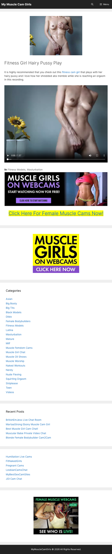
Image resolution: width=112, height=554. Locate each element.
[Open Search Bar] (92, 4)
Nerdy (9, 370)
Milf (8, 343)
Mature (10, 339)
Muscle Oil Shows (16, 356)
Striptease (12, 383)
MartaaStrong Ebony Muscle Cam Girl (28, 424)
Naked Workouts (15, 365)
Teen (9, 387)
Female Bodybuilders (18, 321)
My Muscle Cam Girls (16, 4)
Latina (9, 330)
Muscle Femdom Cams (19, 347)
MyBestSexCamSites (18, 474)
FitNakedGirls (14, 461)
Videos (10, 392)
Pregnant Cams (15, 465)
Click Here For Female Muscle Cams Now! (56, 213)
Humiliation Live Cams (19, 456)
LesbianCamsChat (16, 469)
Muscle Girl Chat (15, 352)
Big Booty (11, 303)
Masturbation (35, 169)
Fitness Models (17, 169)
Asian (9, 299)
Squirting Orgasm (16, 378)
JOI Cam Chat (14, 478)
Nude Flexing (13, 374)
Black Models (13, 312)
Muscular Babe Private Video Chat (26, 433)
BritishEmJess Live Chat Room (23, 419)
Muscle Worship (15, 361)
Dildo (9, 316)
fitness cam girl (71, 72)
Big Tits (10, 307)
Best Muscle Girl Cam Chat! (22, 428)
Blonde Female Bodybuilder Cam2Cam (28, 437)
